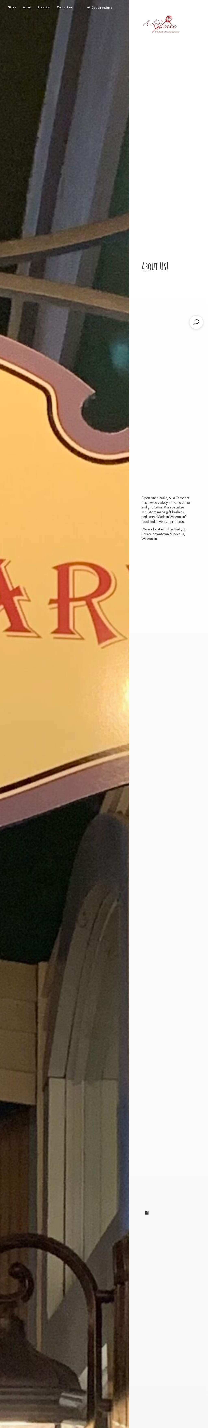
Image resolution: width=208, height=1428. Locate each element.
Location (44, 7)
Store (12, 7)
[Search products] (196, 322)
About (27, 7)
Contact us (64, 7)
